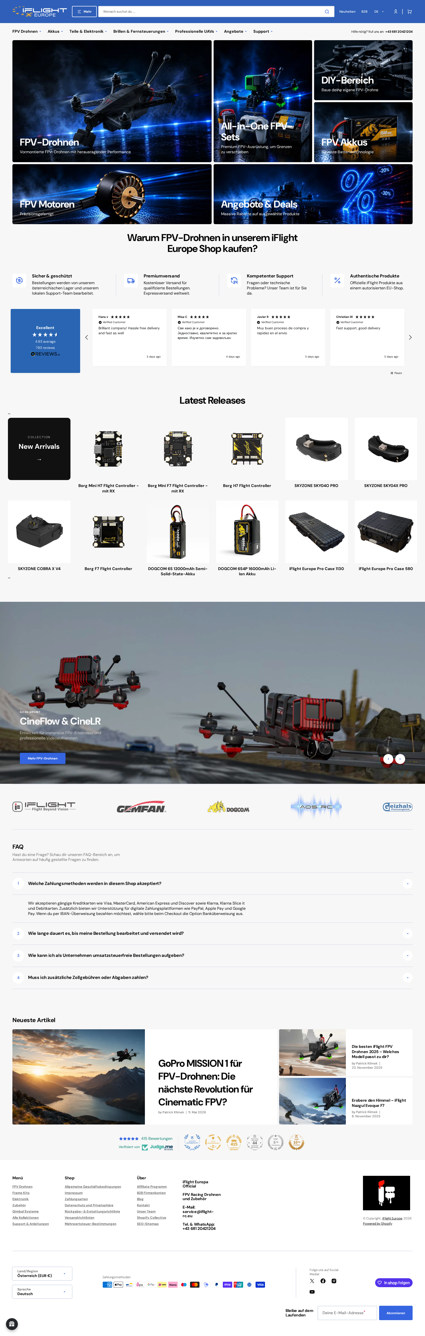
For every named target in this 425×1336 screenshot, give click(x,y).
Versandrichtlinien (79, 1217)
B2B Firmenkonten (151, 1193)
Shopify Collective (151, 1217)
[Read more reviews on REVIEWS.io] (45, 354)
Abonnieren (396, 1313)
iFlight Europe (392, 1218)
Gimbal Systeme (25, 1211)
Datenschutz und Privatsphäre (89, 1205)
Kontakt (143, 1205)
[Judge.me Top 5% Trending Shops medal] (276, 1142)
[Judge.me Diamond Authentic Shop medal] (192, 1142)
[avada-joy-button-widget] (12, 1324)
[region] (248, 337)
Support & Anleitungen (30, 1224)
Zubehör (19, 1205)
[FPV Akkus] (363, 132)
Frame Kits (21, 1193)
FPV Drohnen (22, 1187)
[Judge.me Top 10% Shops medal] (296, 1142)
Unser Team (146, 1211)
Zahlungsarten (76, 1199)
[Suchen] (328, 11)
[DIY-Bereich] (363, 70)
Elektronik (20, 1199)
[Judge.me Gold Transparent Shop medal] (213, 1142)
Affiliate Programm (152, 1187)
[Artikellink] (144, 1076)
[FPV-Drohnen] (112, 101)
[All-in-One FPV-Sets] (263, 101)
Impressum (74, 1193)
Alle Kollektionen (25, 1217)
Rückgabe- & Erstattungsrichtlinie (92, 1211)
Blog (140, 1199)
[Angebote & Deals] (313, 194)
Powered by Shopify (377, 1223)
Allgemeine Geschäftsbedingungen (93, 1187)
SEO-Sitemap (148, 1224)
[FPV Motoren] (112, 194)
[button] (408, 11)
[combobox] (216, 11)
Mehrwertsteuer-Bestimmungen (90, 1224)
